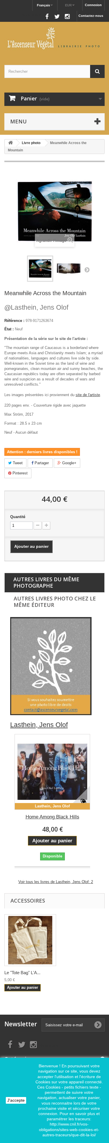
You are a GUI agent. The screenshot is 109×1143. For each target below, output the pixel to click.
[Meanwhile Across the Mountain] (69, 269)
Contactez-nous (90, 15)
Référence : (14, 320)
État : (9, 329)
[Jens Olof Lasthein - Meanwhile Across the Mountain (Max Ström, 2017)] (40, 269)
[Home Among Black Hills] (52, 772)
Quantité (17, 517)
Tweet (17, 463)
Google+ (68, 463)
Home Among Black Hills (52, 817)
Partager (41, 463)
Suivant (87, 269)
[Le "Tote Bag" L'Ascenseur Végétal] (30, 940)
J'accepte (16, 1100)
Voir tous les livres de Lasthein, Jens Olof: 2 (55, 882)
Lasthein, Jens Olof (36, 307)
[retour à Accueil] (10, 143)
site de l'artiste (88, 395)
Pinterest (19, 473)
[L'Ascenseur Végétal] (54, 38)
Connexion (93, 5)
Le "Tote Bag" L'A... (22, 972)
